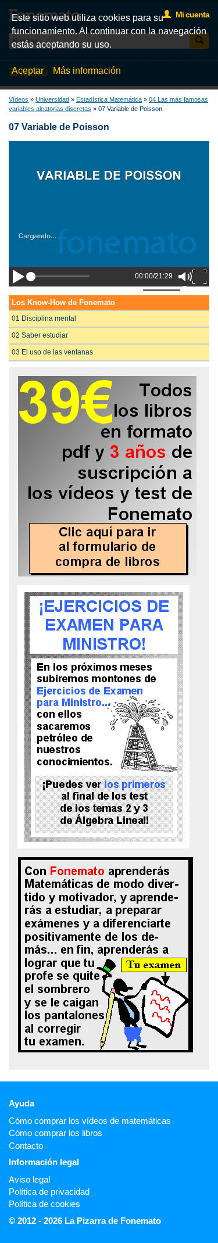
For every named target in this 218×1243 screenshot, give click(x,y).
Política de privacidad (49, 1192)
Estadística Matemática (109, 99)
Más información (87, 71)
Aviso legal (29, 1179)
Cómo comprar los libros (55, 1133)
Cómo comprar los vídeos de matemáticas (90, 1121)
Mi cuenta (189, 14)
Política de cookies (44, 1204)
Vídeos (18, 99)
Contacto (26, 1146)
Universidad (52, 99)
